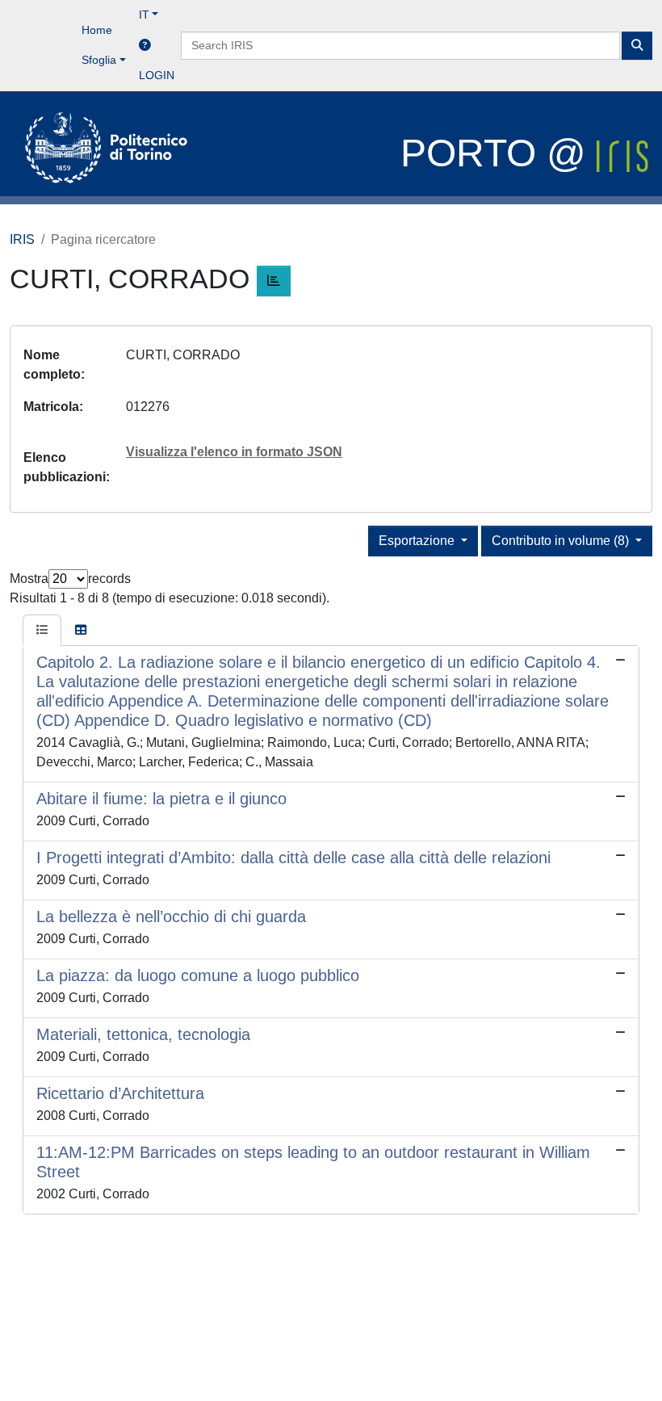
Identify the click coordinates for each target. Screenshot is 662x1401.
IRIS (22, 239)
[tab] (42, 631)
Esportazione (418, 540)
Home (97, 29)
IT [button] (144, 14)
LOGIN (156, 75)
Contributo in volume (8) (562, 540)
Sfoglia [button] (99, 59)
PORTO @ (498, 153)
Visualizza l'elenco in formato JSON (234, 452)
